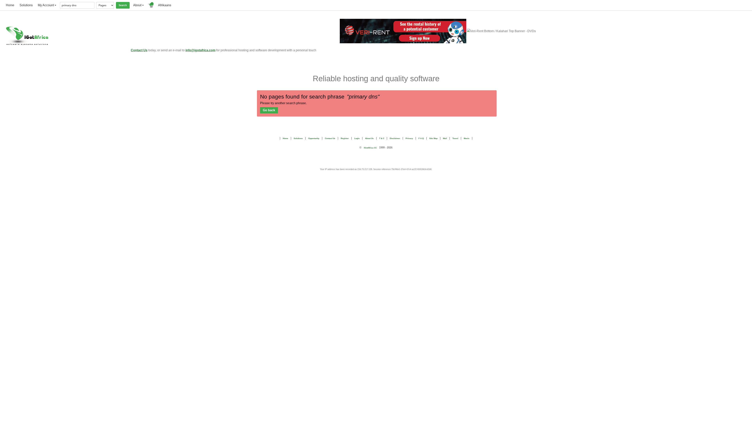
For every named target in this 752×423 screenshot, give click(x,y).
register (345, 138)
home (10, 5)
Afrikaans (164, 5)
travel (455, 138)
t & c (381, 138)
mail (445, 138)
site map (433, 138)
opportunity (313, 138)
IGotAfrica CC (370, 148)
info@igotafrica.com (200, 50)
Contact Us (139, 50)
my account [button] (46, 5)
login (357, 138)
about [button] (137, 5)
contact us (330, 138)
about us (369, 138)
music (466, 138)
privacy (409, 138)
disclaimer (395, 138)
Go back (269, 110)
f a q (421, 138)
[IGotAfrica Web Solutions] (66, 36)
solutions (26, 5)
